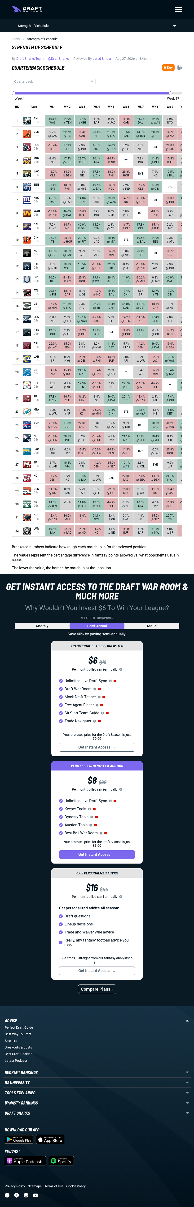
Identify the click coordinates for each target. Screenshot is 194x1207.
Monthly (42, 626)
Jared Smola (102, 58)
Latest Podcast (16, 1060)
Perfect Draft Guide (19, 1027)
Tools (16, 39)
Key (170, 67)
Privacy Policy (15, 1186)
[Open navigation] (178, 9)
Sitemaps (35, 1186)
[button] (115, 681)
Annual (152, 626)
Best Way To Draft (18, 1034)
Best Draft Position (18, 1054)
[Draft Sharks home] (27, 9)
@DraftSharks (58, 58)
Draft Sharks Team (30, 58)
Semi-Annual (97, 626)
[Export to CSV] (179, 67)
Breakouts (12, 1047)
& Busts (26, 1047)
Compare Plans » (97, 989)
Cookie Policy (76, 1186)
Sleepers (11, 1041)
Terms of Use (53, 1186)
